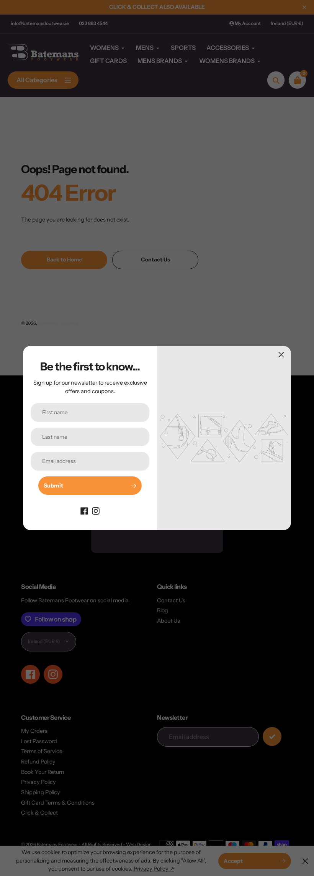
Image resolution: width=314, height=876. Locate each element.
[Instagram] (96, 510)
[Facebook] (84, 510)
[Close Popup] (281, 354)
